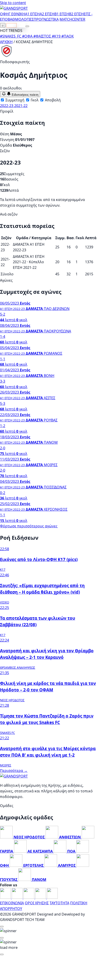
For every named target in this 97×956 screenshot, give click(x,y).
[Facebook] (6, 897)
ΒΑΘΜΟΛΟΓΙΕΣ (21, 19)
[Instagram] (17, 897)
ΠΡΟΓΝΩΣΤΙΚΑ (46, 19)
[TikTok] (52, 897)
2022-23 (7, 105)
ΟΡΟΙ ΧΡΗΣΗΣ (37, 902)
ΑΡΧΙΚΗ (6, 41)
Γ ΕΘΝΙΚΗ (17, 13)
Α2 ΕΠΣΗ (47, 13)
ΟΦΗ (4, 13)
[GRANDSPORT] (14, 8)
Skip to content (13, 2)
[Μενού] (27, 26)
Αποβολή (52, 100)
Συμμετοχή (14, 100)
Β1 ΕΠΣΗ (61, 13)
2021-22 (21, 105)
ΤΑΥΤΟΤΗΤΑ (59, 902)
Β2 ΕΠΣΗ (76, 13)
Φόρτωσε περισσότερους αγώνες (29, 526)
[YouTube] (29, 897)
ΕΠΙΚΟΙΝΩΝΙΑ (12, 902)
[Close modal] (2, 926)
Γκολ (34, 100)
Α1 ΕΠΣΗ (32, 13)
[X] (41, 897)
